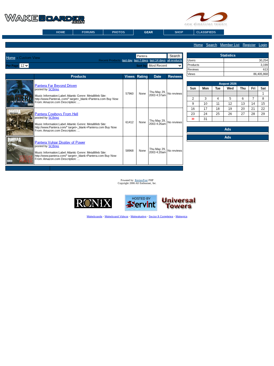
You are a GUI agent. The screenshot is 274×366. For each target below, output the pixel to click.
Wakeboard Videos (116, 216)
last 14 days (158, 60)
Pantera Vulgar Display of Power (60, 142)
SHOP (179, 32)
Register (249, 45)
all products (174, 60)
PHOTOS (118, 32)
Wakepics (181, 216)
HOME (60, 32)
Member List (229, 45)
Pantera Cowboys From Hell (56, 114)
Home (198, 45)
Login (263, 45)
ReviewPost (141, 180)
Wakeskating (138, 216)
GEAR (148, 32)
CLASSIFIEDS (206, 32)
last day (127, 60)
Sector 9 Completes (161, 216)
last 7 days (141, 60)
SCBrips (53, 89)
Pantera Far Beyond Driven (56, 86)
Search (211, 45)
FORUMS (88, 32)
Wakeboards (94, 216)
